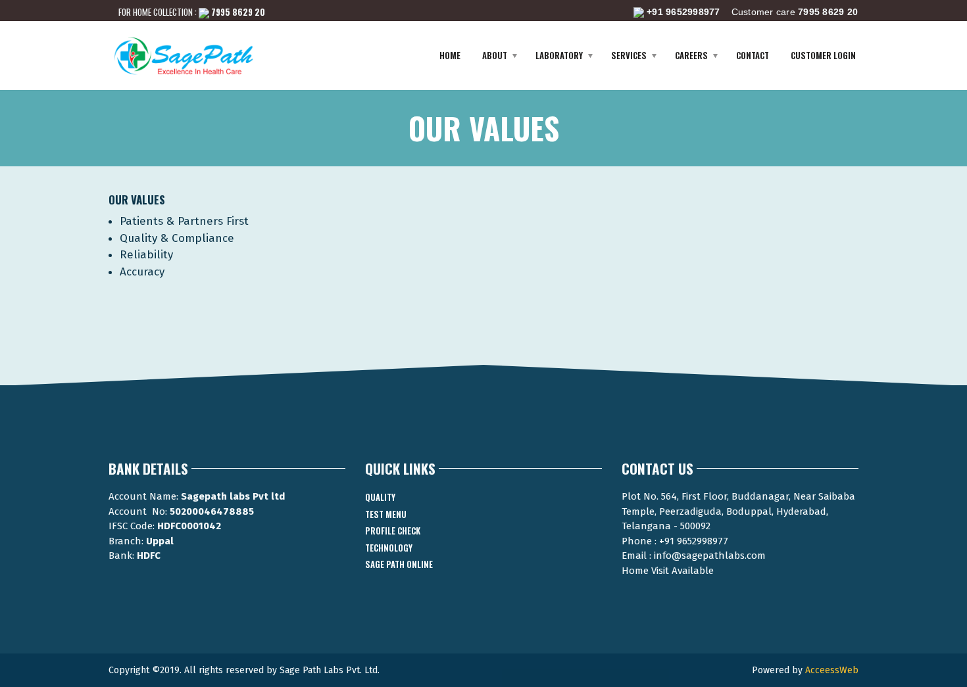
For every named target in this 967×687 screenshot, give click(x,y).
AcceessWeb (831, 670)
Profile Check (392, 530)
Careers (691, 55)
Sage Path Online (399, 564)
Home (449, 55)
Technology (388, 547)
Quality (380, 497)
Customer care (752, 12)
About (494, 55)
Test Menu (386, 514)
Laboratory (559, 55)
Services (629, 55)
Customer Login (823, 55)
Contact (752, 55)
